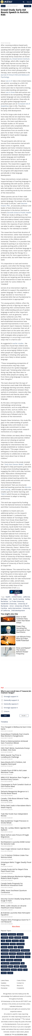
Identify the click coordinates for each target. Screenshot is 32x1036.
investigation (5, 957)
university (20, 934)
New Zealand (5, 963)
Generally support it (11, 700)
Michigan (4, 599)
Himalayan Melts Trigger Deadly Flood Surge (16, 863)
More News (16, 926)
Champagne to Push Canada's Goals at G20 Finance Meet (16, 785)
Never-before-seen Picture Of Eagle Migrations (15, 836)
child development (18, 610)
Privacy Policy (5, 985)
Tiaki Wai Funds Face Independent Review (14, 815)
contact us (8, 1034)
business (4, 947)
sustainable (18, 960)
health (8, 597)
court (25, 969)
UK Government (15, 963)
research (25, 937)
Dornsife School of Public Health (19, 213)
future (10, 966)
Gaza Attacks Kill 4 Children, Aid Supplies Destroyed (13, 763)
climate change (6, 969)
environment (5, 944)
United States (17, 597)
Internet (4, 973)
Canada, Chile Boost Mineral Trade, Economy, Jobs (15, 799)
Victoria (9, 940)
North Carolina (18, 599)
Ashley (27, 599)
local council (5, 950)
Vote (5, 715)
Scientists (4, 966)
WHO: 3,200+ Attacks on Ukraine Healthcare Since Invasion (13, 907)
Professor (15, 940)
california (26, 597)
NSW (3, 940)
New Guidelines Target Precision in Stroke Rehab (14, 822)
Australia (4, 934)
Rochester (4, 601)
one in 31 (9, 81)
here (18, 588)
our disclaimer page (21, 1034)
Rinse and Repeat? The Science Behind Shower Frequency (23, 651)
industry (28, 953)
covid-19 (21, 947)
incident (10, 973)
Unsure (6, 711)
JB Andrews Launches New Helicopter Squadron (15, 914)
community (5, 937)
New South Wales (15, 950)
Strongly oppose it (11, 708)
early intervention (14, 608)
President (23, 966)
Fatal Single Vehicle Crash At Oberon (15, 849)
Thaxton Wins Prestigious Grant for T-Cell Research (16, 921)
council (11, 947)
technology (20, 953)
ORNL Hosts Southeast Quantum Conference (14, 891)
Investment (5, 953)
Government (12, 934)
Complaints (20, 988)
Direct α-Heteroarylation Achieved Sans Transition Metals (14, 742)
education (12, 953)
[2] (22, 1018)
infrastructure (25, 950)
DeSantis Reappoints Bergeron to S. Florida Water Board (15, 792)
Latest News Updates (5, 982)
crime (3, 960)
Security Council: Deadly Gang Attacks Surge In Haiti (15, 900)
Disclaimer (4, 988)
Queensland (20, 944)
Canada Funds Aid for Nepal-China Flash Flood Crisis (14, 870)
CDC (10, 599)
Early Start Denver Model (14, 464)
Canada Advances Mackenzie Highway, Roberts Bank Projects (16, 877)
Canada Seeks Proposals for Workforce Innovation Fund (12, 884)
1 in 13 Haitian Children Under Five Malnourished (15, 856)
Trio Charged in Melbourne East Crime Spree (16, 728)
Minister (13, 944)
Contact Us (20, 983)
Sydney (17, 966)
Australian (18, 937)
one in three (10, 92)
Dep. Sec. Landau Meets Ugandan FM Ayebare (15, 829)
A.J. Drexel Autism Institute (20, 59)
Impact (20, 969)
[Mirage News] (6, 2)
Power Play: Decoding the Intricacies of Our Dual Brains (23, 629)
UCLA (11, 606)
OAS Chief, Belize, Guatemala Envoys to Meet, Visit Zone (15, 749)
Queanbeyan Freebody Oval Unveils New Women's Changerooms (15, 735)
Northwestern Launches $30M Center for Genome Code (15, 843)
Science (3, 6)
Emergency (10, 960)
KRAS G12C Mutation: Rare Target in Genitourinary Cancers (15, 778)
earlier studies (18, 343)
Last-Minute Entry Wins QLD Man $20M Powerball (23, 639)
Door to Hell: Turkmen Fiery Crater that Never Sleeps (23, 620)
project (28, 957)
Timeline (4, 722)
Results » (24, 715)
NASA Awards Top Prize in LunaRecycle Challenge (11, 756)
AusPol (13, 957)
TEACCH (4, 494)
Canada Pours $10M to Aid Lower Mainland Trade (14, 771)
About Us (20, 985)
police (11, 937)
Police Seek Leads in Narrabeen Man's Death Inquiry (16, 806)
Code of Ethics (21, 980)
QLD (23, 963)
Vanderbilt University (9, 604)
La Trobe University (17, 601)
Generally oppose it (11, 704)
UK (15, 947)
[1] (21, 1018)
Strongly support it (11, 696)
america (14, 969)
